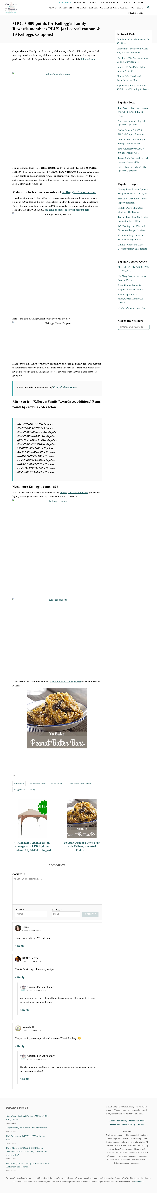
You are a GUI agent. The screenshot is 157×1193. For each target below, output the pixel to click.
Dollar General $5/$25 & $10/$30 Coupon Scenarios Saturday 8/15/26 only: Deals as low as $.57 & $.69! (26, 1151)
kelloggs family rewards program (80, 783)
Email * (57, 909)
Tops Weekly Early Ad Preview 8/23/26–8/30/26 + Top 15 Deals (27, 1117)
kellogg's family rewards (38, 783)
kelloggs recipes (19, 789)
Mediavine (139, 1181)
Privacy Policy (128, 1124)
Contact (140, 1124)
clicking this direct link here (74, 492)
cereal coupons (19, 783)
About (112, 1120)
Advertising (122, 1120)
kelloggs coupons (57, 783)
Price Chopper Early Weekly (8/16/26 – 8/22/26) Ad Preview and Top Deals (27, 1165)
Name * (20, 909)
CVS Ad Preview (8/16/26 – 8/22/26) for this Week (25, 1138)
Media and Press (136, 1120)
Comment (18, 874)
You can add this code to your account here (66, 209)
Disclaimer (115, 1124)
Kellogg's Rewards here (79, 192)
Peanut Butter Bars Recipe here (65, 681)
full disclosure (88, 59)
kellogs (32, 789)
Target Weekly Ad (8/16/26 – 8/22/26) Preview (26, 1127)
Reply (21, 946)
